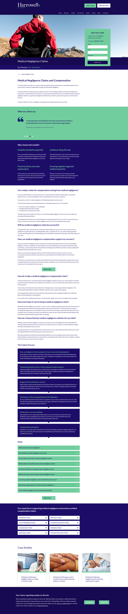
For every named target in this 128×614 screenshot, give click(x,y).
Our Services (80, 13)
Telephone (90, 55)
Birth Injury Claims (56, 517)
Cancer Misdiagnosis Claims (27, 522)
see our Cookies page (63, 603)
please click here (43, 606)
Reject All (104, 602)
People (87, 13)
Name (89, 44)
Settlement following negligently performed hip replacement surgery (94, 579)
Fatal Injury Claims (56, 528)
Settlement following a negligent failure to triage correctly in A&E (29, 579)
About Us (66, 13)
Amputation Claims (24, 517)
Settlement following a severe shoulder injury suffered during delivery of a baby (63, 579)
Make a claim (90, 5)
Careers (73, 13)
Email (89, 50)
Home (60, 13)
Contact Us (105, 13)
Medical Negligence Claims (28, 74)
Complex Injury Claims (25, 528)
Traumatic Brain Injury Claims (59, 533)
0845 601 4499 (104, 5)
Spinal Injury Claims (25, 533)
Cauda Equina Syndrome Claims (60, 522)
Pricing (93, 13)
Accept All (89, 602)
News (98, 13)
